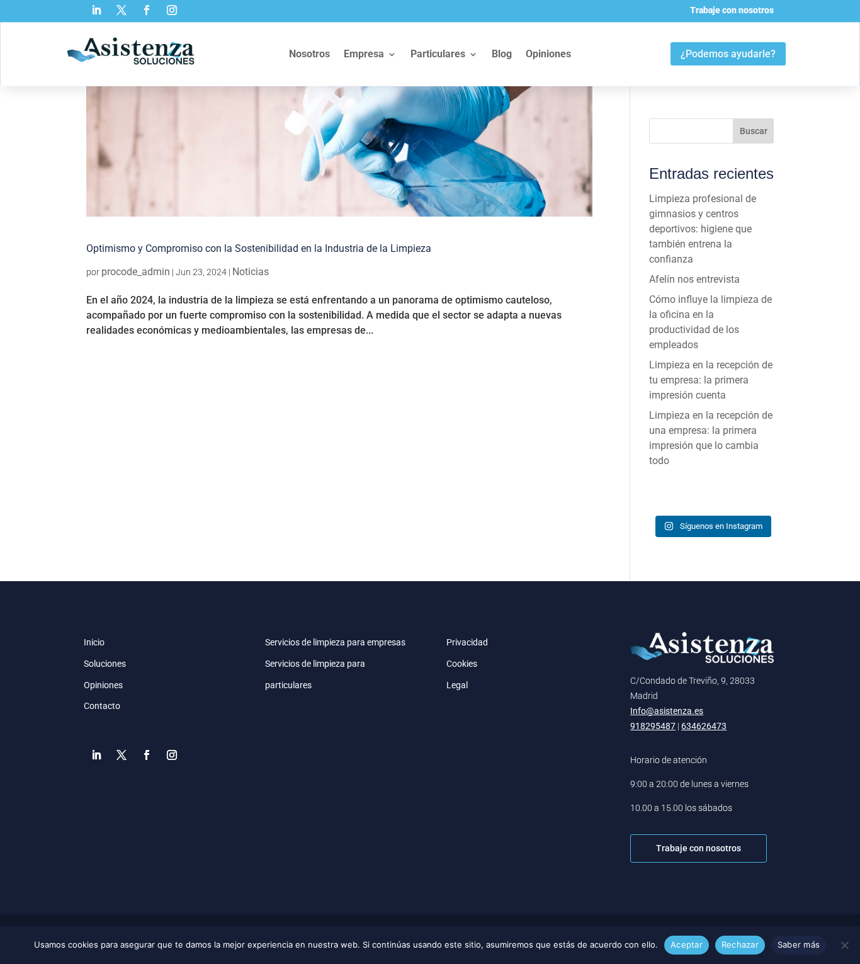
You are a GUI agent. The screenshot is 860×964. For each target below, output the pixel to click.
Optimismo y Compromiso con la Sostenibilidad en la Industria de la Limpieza (258, 248)
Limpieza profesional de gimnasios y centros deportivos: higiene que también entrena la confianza (702, 229)
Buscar (753, 131)
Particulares (437, 54)
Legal (457, 685)
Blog (502, 54)
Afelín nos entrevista (694, 279)
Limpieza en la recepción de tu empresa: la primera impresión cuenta (710, 380)
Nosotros (309, 54)
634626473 (704, 726)
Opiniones (548, 54)
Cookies (461, 664)
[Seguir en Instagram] (172, 10)
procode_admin (135, 272)
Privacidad (467, 642)
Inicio (94, 642)
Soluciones (105, 664)
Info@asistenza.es (666, 711)
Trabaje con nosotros (732, 10)
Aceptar (686, 944)
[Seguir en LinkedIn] (96, 10)
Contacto (102, 706)
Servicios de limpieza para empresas (335, 642)
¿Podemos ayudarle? (728, 54)
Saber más (799, 944)
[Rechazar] (844, 945)
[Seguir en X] (121, 10)
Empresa (364, 54)
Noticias (250, 272)
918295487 (653, 726)
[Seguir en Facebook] (147, 10)
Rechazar (740, 944)
